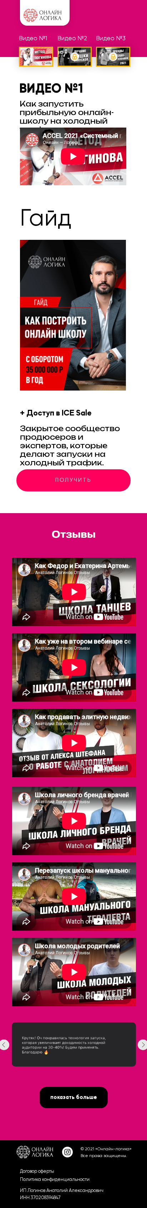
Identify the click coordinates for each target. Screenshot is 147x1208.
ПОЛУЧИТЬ (73, 480)
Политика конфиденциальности (55, 1179)
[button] (74, 57)
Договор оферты (37, 1171)
